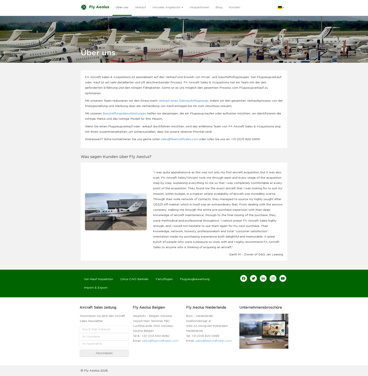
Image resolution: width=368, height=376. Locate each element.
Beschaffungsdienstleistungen (124, 113)
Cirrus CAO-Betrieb (134, 279)
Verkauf (140, 7)
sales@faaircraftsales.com (179, 139)
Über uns (122, 7)
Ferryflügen (164, 279)
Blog (219, 7)
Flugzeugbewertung (195, 279)
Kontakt (234, 7)
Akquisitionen (199, 7)
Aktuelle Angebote (166, 7)
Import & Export (96, 287)
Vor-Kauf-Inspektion (98, 279)
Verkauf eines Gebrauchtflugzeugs (183, 100)
